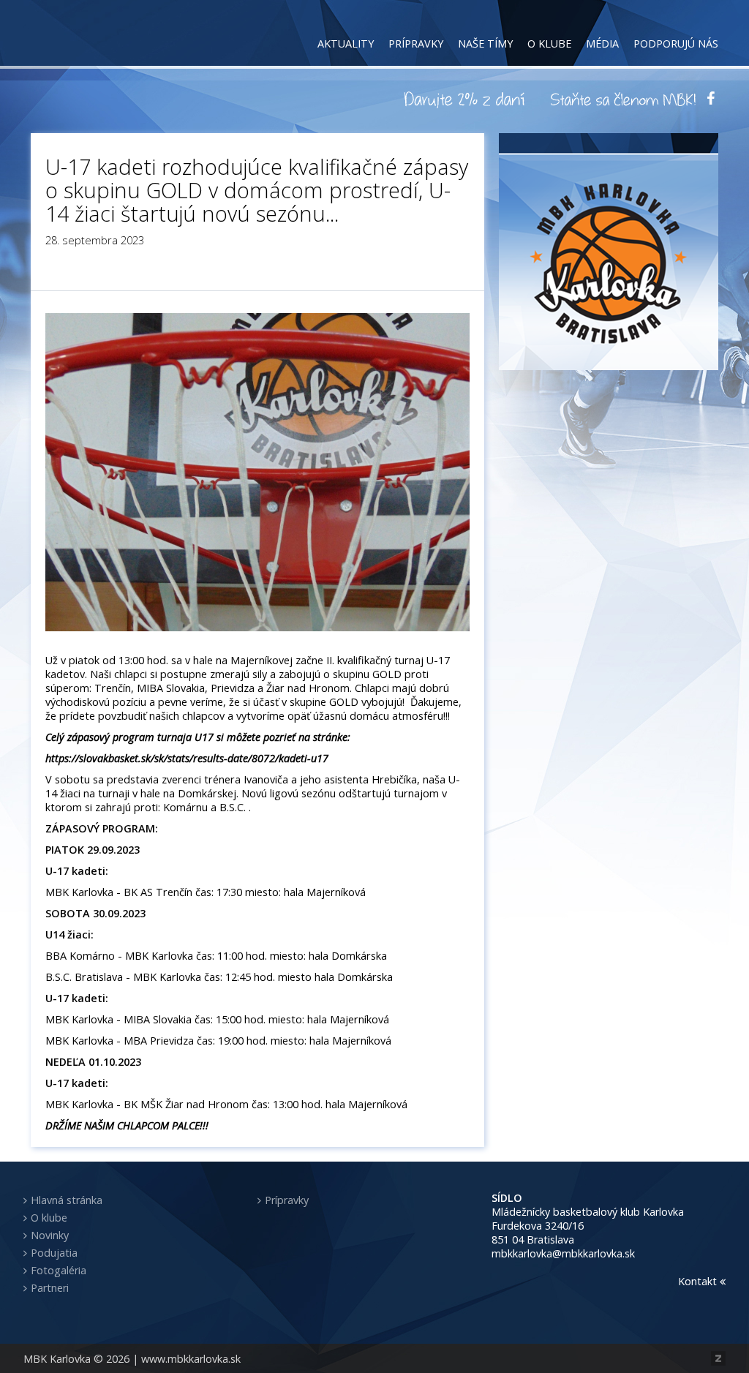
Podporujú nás (675, 43)
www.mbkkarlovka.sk (191, 1359)
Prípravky (415, 43)
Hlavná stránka (66, 1200)
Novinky (50, 1235)
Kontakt (699, 1281)
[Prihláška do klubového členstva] (623, 98)
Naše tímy (485, 43)
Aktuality (345, 43)
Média (602, 43)
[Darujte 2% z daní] (466, 98)
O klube (549, 43)
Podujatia (54, 1253)
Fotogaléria (58, 1270)
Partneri (50, 1288)
